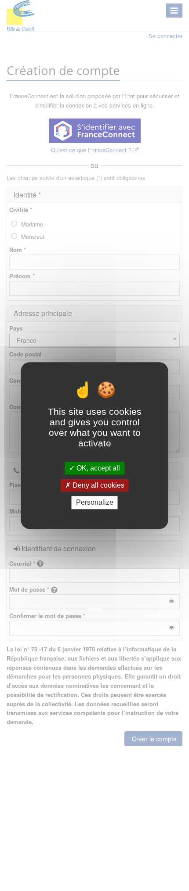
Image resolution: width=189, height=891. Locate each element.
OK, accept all (97, 468)
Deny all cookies (97, 485)
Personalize (94, 503)
